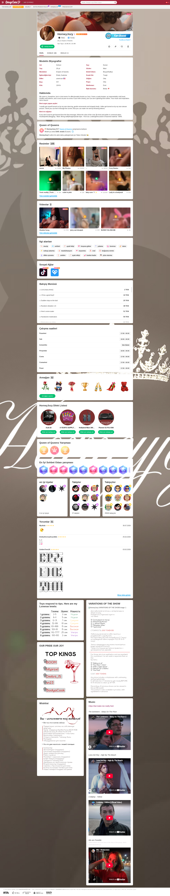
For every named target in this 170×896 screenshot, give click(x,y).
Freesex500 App (67, 7)
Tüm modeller (6, 7)
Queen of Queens (66, 129)
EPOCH (52, 889)
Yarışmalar (54, 7)
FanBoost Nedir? (125, 40)
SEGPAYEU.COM (60, 889)
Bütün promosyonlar (40, 7)
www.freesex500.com (24, 889)
